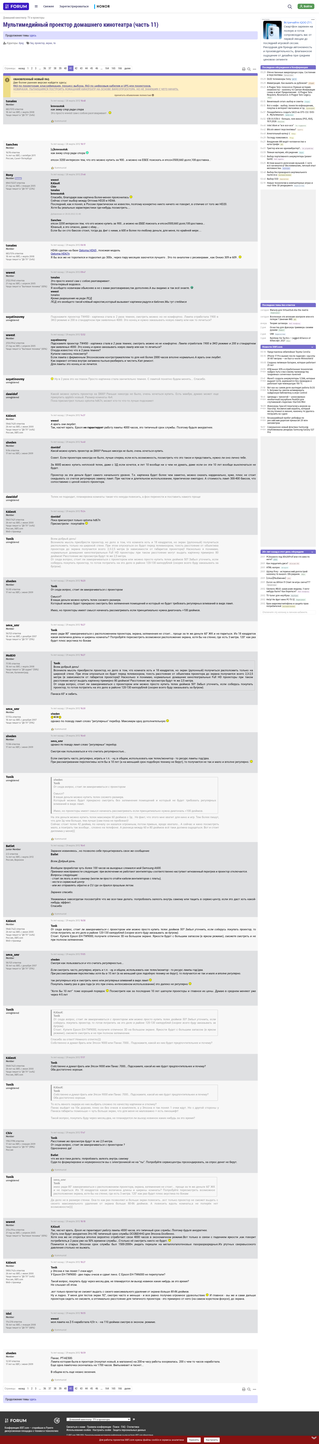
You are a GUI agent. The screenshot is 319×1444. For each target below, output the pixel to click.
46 (96, 68)
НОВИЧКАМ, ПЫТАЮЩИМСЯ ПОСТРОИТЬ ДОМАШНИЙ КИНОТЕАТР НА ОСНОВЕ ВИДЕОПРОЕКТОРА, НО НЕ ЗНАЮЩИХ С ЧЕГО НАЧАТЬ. (96, 89)
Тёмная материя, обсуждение (282, 152)
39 (60, 68)
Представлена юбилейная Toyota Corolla (288, 352)
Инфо (252, 100)
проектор (40, 43)
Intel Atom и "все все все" (280, 125)
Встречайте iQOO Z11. (298, 22)
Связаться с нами (75, 1427)
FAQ (123, 1427)
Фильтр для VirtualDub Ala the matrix (289, 310)
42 (76, 68)
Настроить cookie (102, 1430)
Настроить (212, 1439)
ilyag (21, 43)
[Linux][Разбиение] (276, 578)
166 (120, 68)
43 (81, 68)
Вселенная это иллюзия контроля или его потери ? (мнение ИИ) (292, 318)
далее (127, 68)
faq (32, 43)
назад (21, 68)
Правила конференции (99, 1427)
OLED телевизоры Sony (279, 79)
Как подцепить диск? (277, 563)
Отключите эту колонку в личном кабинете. (285, 612)
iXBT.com (72, 1435)
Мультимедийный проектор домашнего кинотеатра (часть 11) (80, 24)
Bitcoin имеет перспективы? (281, 129)
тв (54, 43)
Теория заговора (279, 323)
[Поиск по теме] (249, 69)
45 (91, 68)
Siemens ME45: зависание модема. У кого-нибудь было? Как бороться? (288, 590)
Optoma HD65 (87, 250)
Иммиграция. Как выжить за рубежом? (287, 83)
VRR (272, 334)
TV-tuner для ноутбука (278, 595)
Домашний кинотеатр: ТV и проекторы (23, 17)
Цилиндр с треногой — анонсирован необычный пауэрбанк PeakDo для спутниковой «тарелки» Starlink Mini (286, 399)
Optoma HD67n (60, 253)
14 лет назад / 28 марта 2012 (68, 100)
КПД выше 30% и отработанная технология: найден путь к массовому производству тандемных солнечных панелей (290, 372)
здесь (33, 35)
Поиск (116, 1427)
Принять (194, 1439)
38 (55, 68)
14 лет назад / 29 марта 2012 (68, 245)
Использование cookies (78, 1430)
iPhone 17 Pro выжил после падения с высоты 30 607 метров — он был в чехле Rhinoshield (291, 357)
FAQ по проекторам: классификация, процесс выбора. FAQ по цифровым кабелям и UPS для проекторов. (82, 86)
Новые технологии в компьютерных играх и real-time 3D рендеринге (290, 184)
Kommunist (60, 121)
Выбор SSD (272, 179)
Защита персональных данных (129, 1430)
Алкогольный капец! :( (278, 133)
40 (65, 68)
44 (86, 68)
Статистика (133, 1427)
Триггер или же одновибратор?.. (284, 148)
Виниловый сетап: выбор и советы (285, 101)
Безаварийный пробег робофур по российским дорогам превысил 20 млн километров (287, 420)
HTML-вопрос (273, 567)
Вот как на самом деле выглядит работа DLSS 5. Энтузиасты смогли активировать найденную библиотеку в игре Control (291, 390)
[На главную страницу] (16, 6)
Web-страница (13, 531)
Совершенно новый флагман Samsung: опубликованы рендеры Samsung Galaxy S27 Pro (290, 430)
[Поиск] (290, 6)
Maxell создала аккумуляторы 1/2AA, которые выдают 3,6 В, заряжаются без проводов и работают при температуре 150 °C (291, 381)
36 (44, 68)
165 (113, 68)
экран (49, 43)
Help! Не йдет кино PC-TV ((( (280, 599)
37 (50, 68)
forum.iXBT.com (136, 1435)
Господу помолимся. (277, 137)
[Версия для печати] (243, 69)
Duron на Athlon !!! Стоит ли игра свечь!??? (288, 582)
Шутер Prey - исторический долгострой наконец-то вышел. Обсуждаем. (286, 572)
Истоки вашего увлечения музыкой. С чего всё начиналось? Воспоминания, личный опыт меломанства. (291, 166)
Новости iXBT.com (272, 346)
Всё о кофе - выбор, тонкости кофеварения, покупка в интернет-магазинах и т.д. (290, 106)
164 (107, 68)
